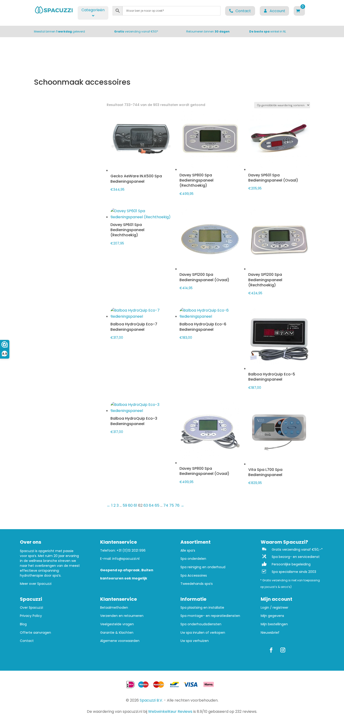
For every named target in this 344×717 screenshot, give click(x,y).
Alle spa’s (187, 550)
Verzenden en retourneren (121, 616)
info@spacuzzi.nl (125, 558)
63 (145, 505)
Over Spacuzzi (31, 607)
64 (151, 505)
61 (135, 505)
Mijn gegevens (272, 616)
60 (130, 505)
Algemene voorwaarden (119, 641)
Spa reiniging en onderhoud (202, 567)
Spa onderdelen (193, 559)
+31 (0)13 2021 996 (131, 550)
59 (125, 505)
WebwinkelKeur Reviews (170, 711)
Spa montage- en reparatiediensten (210, 616)
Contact (27, 641)
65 (157, 505)
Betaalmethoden (114, 607)
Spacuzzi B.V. (151, 700)
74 (165, 505)
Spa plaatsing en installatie (202, 607)
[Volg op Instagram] (283, 650)
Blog (23, 624)
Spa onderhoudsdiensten (200, 624)
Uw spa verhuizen (194, 641)
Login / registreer (274, 607)
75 (171, 505)
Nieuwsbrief (270, 632)
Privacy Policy (31, 616)
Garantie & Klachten (116, 632)
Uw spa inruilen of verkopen (202, 632)
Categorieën (93, 10)
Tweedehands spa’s (196, 584)
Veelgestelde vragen (117, 624)
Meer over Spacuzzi (35, 583)
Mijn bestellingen (274, 624)
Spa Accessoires (193, 575)
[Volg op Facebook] (271, 650)
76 (177, 505)
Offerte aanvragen (35, 632)
